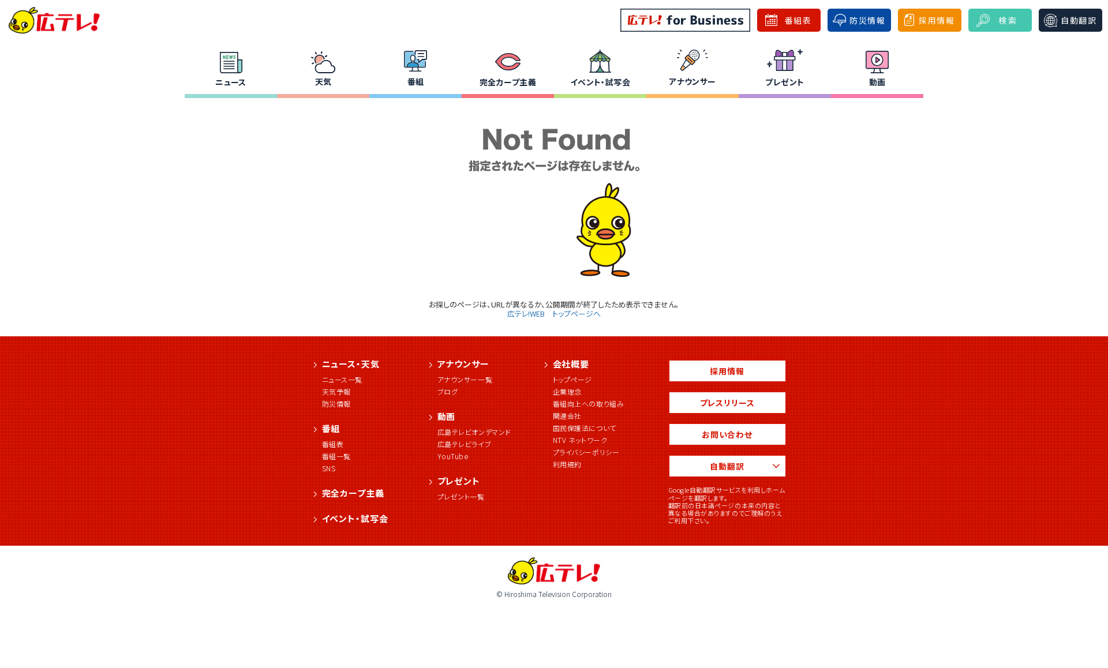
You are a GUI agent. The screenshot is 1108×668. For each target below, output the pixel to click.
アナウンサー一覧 (465, 379)
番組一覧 (336, 456)
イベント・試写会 (600, 82)
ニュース (230, 82)
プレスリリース (727, 402)
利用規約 (567, 464)
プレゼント (784, 82)
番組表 (333, 444)
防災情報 (336, 403)
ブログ (447, 391)
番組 (415, 81)
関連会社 (567, 416)
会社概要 (571, 364)
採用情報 (727, 371)
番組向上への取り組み (588, 403)
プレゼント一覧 (461, 496)
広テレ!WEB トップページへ (554, 313)
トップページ (573, 379)
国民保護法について (584, 428)
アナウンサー (692, 81)
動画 (877, 82)
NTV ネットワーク (580, 440)
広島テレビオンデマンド (474, 432)
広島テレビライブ (464, 444)
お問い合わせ (727, 434)
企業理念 (567, 391)
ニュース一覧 (342, 379)
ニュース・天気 (351, 364)
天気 (323, 81)
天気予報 (336, 391)
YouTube (453, 456)
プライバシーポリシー (586, 452)
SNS (329, 468)
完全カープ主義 (508, 82)
